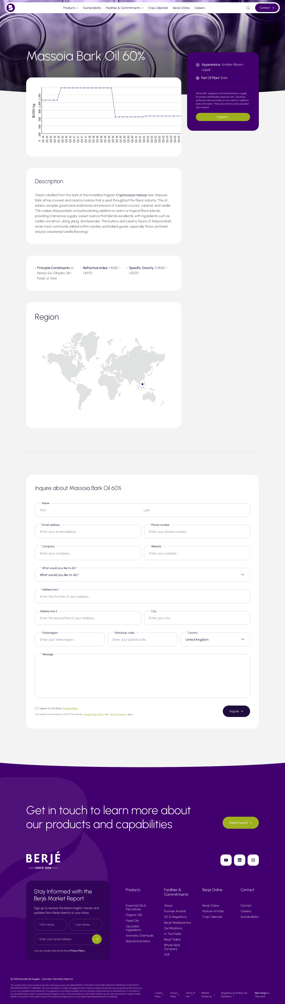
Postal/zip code (123, 632)
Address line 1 (49, 589)
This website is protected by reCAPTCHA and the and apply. (84, 714)
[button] (142, 384)
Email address (50, 525)
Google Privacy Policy (94, 714)
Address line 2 (48, 611)
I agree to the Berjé (59, 708)
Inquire (222, 117)
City (152, 611)
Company (47, 546)
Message (46, 654)
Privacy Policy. (70, 708)
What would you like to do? (58, 568)
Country (192, 632)
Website (155, 546)
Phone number (159, 525)
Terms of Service (118, 714)
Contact (265, 7)
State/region (49, 632)
